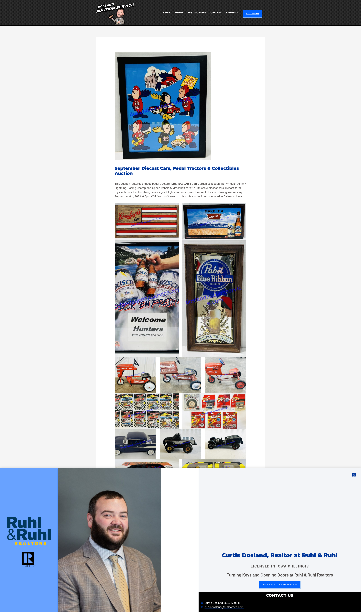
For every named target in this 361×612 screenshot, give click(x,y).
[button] (252, 14)
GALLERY (216, 12)
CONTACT (232, 12)
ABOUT (178, 12)
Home (166, 12)
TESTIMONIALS (197, 12)
